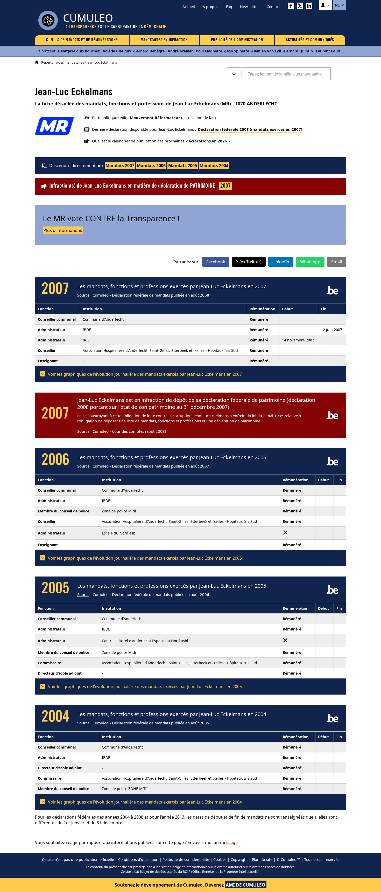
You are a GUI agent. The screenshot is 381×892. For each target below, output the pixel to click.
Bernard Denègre (149, 51)
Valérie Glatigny (117, 51)
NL (338, 5)
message (229, 842)
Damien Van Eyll (266, 51)
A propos (210, 6)
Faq (229, 6)
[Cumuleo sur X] (301, 7)
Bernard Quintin (298, 51)
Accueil (188, 6)
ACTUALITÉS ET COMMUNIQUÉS (310, 40)
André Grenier (180, 51)
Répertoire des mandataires (62, 62)
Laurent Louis (328, 51)
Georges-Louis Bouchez (79, 51)
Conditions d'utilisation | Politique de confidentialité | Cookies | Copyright (183, 859)
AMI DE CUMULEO (245, 885)
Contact (273, 6)
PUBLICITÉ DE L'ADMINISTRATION (237, 40)
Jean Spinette (237, 51)
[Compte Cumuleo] (325, 5)
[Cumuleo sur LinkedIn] (310, 7)
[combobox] (286, 73)
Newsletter (249, 6)
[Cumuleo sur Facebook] (292, 7)
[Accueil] (37, 62)
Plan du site (262, 859)
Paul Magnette (209, 51)
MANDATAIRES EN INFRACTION (164, 40)
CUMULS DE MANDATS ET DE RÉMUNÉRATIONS (82, 40)
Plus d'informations (63, 230)
